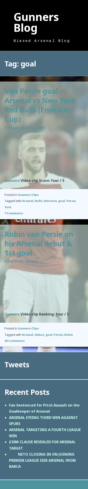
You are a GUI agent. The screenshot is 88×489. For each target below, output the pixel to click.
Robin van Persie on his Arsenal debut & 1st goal (39, 243)
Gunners (12, 180)
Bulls (38, 201)
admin (40, 128)
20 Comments (15, 341)
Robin (68, 335)
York (8, 207)
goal (61, 201)
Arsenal (27, 201)
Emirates (50, 201)
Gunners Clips (28, 195)
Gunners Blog (36, 22)
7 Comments (14, 213)
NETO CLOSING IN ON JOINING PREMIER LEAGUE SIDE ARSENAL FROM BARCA (42, 460)
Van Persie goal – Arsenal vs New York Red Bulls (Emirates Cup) (40, 105)
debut (39, 335)
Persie (71, 201)
